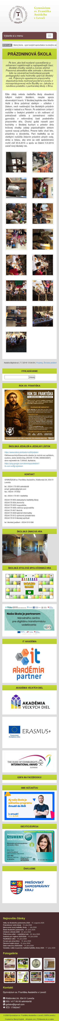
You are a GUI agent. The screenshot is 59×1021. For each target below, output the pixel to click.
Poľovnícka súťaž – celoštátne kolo (21, 934)
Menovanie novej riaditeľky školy (20, 927)
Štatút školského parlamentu (19, 929)
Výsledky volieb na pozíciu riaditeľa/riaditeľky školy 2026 (29, 947)
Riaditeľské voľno (15, 938)
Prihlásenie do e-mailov (45, 1019)
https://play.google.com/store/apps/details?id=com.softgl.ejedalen (22, 464)
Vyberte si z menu (13, 35)
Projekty (39, 362)
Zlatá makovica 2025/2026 (18, 945)
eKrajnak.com (31, 1019)
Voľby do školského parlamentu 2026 (23, 922)
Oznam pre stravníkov (17, 941)
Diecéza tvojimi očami (16, 943)
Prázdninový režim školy (17, 925)
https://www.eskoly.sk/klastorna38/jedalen (21, 452)
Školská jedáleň (50, 362)
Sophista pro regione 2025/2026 (20, 936)
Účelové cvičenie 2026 (17, 932)
